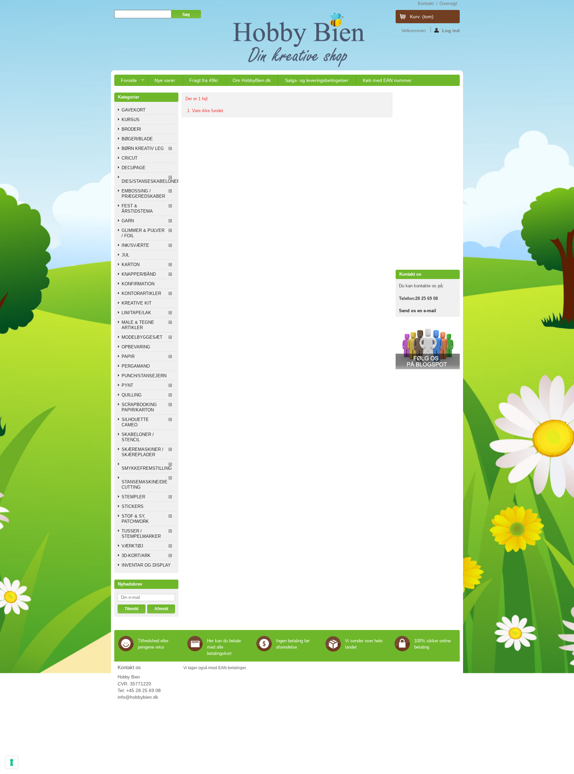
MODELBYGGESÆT (142, 337)
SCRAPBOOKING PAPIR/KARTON (139, 407)
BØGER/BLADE (137, 138)
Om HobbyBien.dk (252, 80)
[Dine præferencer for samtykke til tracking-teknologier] (11, 762)
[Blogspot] (428, 367)
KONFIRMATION (138, 283)
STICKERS (133, 506)
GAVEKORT (133, 109)
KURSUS (131, 119)
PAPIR (128, 356)
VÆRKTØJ (132, 545)
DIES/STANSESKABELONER (148, 181)
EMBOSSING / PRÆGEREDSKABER (143, 193)
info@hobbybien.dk (138, 697)
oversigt (448, 3)
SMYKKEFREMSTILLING (147, 468)
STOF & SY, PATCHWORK (135, 519)
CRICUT (130, 158)
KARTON (131, 264)
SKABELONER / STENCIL (138, 437)
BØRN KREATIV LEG (143, 148)
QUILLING (132, 394)
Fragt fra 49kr (203, 80)
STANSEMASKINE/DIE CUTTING (144, 484)
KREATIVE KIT (136, 303)
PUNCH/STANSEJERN (144, 375)
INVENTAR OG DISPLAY (146, 565)
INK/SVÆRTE (135, 245)
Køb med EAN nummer (387, 80)
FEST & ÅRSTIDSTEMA (137, 208)
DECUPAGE (133, 167)
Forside (125, 82)
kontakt (426, 3)
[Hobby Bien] (299, 39)
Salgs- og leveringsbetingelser (316, 80)
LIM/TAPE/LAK (136, 312)
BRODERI (131, 129)
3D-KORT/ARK (136, 555)
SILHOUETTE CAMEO (135, 422)
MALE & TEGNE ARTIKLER (138, 325)
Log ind (451, 30)
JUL (125, 254)
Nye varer (164, 80)
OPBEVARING (136, 346)
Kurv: (421, 16)
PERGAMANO (136, 366)
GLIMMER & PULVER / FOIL (143, 233)
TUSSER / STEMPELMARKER (141, 533)
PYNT (127, 385)
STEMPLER (133, 496)
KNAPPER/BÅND (139, 274)
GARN (128, 220)
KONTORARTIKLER (141, 293)
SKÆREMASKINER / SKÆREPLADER (142, 452)
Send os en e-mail (417, 310)
